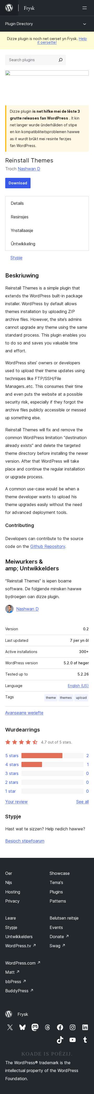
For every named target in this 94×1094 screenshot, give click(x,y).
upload (81, 698)
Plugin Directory (19, 23)
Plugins (56, 891)
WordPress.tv (20, 945)
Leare (10, 918)
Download (18, 183)
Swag (58, 945)
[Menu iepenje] (85, 8)
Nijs (8, 882)
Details (17, 203)
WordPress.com (23, 963)
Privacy (12, 901)
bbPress (15, 981)
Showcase (60, 873)
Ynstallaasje (22, 230)
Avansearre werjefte (24, 712)
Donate (59, 936)
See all (82, 801)
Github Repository (47, 546)
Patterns (58, 901)
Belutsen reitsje (64, 918)
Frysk (22, 1014)
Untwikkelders (19, 936)
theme (51, 698)
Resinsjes (19, 216)
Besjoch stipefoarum (24, 840)
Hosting (12, 891)
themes (66, 698)
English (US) (78, 685)
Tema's (56, 882)
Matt (12, 972)
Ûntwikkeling (23, 243)
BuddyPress (19, 990)
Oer (8, 873)
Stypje (16, 257)
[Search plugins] (60, 60)
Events (56, 927)
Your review (16, 801)
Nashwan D (29, 168)
